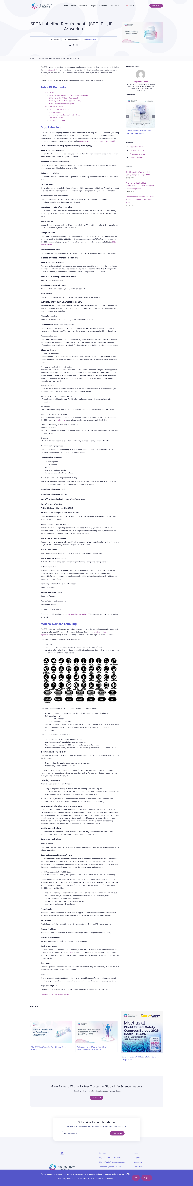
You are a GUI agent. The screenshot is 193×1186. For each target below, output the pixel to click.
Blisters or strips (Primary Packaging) (63, 98)
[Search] (122, 5)
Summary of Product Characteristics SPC (65, 101)
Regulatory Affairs (137, 147)
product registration (51, 70)
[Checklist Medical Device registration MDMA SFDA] (140, 99)
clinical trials (61, 420)
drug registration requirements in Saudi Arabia (97, 141)
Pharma (66, 994)
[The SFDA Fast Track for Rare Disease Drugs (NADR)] (51, 1022)
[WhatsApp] (73, 45)
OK (136, 1178)
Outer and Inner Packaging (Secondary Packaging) (68, 95)
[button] (127, 116)
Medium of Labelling (57, 118)
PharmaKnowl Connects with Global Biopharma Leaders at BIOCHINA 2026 (140, 199)
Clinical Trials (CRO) (138, 150)
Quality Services (136, 158)
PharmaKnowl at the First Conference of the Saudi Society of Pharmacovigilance (140, 186)
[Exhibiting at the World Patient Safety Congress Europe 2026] (142, 1012)
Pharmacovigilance (137, 154)
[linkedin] (62, 1152)
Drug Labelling (50, 92)
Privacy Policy (107, 1178)
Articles (51, 994)
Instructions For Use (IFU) (59, 109)
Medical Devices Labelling (55, 106)
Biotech (60, 994)
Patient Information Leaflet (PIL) (61, 104)
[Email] (77, 45)
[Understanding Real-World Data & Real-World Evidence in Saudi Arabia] (96, 1022)
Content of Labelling (57, 120)
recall (72, 952)
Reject (146, 1178)
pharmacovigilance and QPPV (78, 614)
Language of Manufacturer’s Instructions (64, 115)
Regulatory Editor (91, 39)
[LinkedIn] (70, 45)
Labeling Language (56, 112)
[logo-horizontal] (42, 2)
